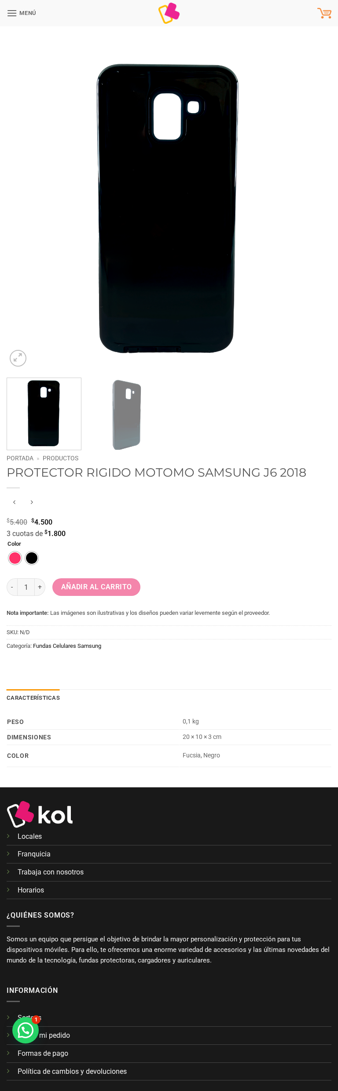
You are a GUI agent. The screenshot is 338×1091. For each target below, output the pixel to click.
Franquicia (34, 854)
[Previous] (24, 206)
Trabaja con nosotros (51, 872)
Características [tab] (33, 697)
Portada (20, 458)
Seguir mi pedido (44, 1035)
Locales (30, 836)
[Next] (314, 206)
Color (14, 544)
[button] (22, 13)
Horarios (31, 890)
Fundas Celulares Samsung (67, 646)
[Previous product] (31, 502)
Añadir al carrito (96, 587)
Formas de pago (43, 1053)
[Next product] (14, 502)
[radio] (15, 558)
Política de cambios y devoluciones (72, 1071)
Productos (60, 458)
